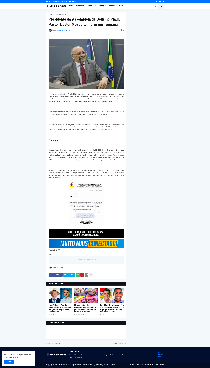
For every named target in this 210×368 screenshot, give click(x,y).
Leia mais (16, 357)
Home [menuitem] (71, 6)
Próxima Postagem (118, 343)
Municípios (62, 14)
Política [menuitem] (121, 6)
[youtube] (160, 1)
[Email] (86, 275)
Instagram (160, 352)
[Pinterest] (82, 275)
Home (48, 1)
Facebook (160, 354)
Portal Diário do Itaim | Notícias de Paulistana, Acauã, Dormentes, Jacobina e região (87, 365)
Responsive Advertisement (86, 260)
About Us (139, 365)
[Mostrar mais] (91, 275)
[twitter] (156, 1)
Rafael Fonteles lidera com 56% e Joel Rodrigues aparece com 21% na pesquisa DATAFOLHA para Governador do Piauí (112, 308)
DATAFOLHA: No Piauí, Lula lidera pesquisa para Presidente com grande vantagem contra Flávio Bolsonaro (60, 308)
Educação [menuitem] (102, 6)
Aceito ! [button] (9, 362)
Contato (64, 1)
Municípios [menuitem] (80, 6)
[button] (155, 6)
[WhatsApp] (78, 275)
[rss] (163, 1)
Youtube (159, 356)
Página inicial (53, 14)
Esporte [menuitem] (112, 6)
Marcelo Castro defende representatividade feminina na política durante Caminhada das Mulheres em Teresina (85, 308)
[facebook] (153, 1)
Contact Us (149, 365)
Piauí (63, 267)
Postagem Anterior (53, 343)
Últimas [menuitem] (91, 6)
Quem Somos (56, 1)
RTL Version (72, 1)
